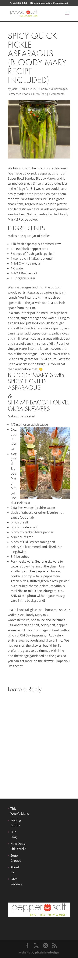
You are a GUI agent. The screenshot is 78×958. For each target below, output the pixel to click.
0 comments (57, 94)
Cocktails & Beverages (53, 89)
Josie (14, 89)
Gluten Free (38, 94)
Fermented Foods (19, 94)
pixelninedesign (47, 952)
